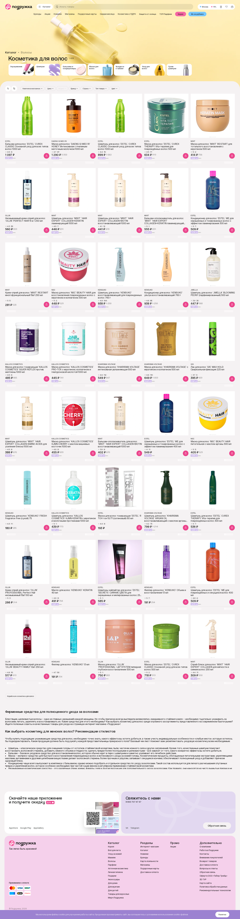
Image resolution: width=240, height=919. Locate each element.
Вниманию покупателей (211, 857)
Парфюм (112, 865)
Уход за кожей (115, 854)
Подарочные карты (149, 868)
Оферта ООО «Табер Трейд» (213, 876)
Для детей (113, 890)
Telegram (134, 828)
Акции (173, 846)
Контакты (204, 854)
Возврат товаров (208, 861)
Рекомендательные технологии (215, 890)
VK (127, 828)
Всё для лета (114, 850)
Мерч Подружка (116, 897)
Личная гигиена (115, 872)
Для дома (112, 883)
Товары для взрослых (118, 894)
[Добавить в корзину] (46, 156)
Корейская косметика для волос (20, 696)
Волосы (111, 861)
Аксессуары (114, 879)
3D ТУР (203, 879)
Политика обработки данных (213, 886)
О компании (205, 846)
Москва (205, 7)
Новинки (144, 854)
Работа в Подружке (209, 850)
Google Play (25, 828)
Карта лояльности (149, 861)
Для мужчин (114, 886)
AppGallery (38, 828)
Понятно (222, 914)
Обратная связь (217, 825)
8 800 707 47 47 (133, 802)
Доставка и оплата (149, 872)
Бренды (144, 857)
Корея (111, 846)
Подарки (112, 876)
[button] (14, 88)
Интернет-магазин (149, 846)
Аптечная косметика (118, 868)
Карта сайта (206, 883)
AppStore (13, 828)
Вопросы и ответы (209, 868)
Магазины (145, 865)
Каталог (144, 850)
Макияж (112, 857)
